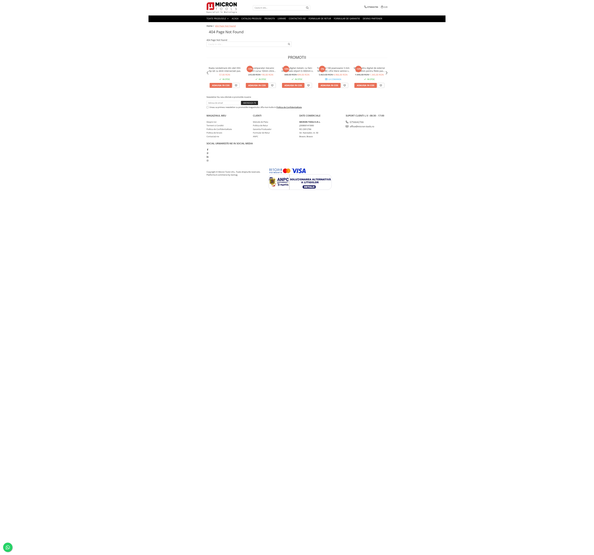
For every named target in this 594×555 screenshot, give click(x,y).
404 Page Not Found (225, 25)
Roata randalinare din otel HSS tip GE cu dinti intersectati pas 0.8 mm (225, 69)
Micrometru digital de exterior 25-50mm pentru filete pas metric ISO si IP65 (369, 69)
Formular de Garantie (347, 18)
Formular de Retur (320, 18)
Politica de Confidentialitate (289, 107)
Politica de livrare (214, 132)
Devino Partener (372, 18)
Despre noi (211, 121)
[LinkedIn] (208, 156)
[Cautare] (307, 7)
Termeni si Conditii (215, 125)
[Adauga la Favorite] (236, 85)
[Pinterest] (208, 153)
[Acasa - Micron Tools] (222, 7)
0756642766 (356, 122)
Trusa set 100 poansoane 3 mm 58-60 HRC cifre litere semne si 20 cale (333, 69)
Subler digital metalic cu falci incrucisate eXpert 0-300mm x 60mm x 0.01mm (297, 69)
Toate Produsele (217, 18)
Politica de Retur (260, 125)
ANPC (255, 136)
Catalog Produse (251, 18)
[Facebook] (208, 149)
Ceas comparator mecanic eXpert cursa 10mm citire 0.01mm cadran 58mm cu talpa (261, 69)
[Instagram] (208, 160)
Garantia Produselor (262, 129)
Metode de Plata (260, 121)
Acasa (235, 18)
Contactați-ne (297, 18)
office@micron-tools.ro (361, 126)
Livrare (282, 18)
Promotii (269, 18)
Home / (211, 25)
